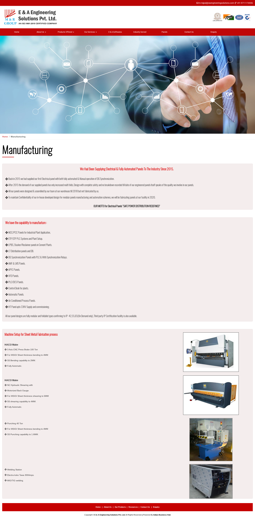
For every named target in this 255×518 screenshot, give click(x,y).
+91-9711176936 (245, 3)
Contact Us (189, 32)
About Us (41, 32)
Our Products (120, 507)
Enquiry (214, 32)
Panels (164, 32)
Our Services (89, 32)
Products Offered (65, 32)
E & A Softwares (115, 32)
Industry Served (139, 32)
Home (16, 32)
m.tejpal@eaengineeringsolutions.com (216, 3)
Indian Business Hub (162, 515)
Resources (133, 507)
